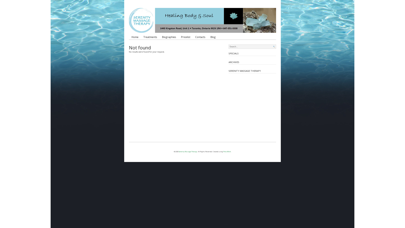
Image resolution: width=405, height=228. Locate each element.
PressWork (227, 152)
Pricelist (185, 37)
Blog (213, 37)
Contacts (200, 37)
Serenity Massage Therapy (188, 152)
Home (134, 37)
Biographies (169, 37)
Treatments (150, 37)
